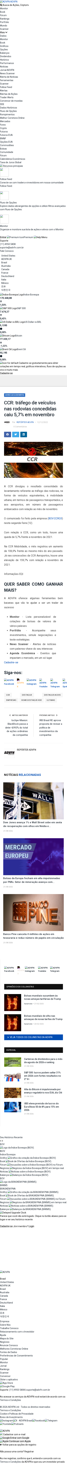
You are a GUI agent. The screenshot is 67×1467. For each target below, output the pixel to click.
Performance (7, 63)
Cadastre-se (6, 373)
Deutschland (7, 276)
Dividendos (5, 56)
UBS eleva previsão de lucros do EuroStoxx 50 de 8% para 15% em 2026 (41, 1106)
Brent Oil (21, 349)
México (5, 283)
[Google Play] (7, 1386)
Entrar (3, 237)
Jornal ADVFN (7, 70)
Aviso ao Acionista (14, 395)
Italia (3, 279)
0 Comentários (20, 427)
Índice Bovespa (31, 294)
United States (8, 255)
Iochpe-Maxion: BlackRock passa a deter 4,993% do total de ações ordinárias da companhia (16, 727)
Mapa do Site (6, 1338)
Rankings (4, 18)
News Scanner (7, 73)
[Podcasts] (17, 1424)
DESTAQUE (27, 695)
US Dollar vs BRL (33, 322)
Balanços (4, 53)
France (4, 272)
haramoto (28, 1004)
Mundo (3, 25)
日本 (3, 286)
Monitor (4, 8)
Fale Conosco (7, 251)
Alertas (3, 90)
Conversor (5, 1376)
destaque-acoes (52, 695)
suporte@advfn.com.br (12, 247)
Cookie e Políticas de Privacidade (17, 1413)
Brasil (4, 262)
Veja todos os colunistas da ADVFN (31, 1037)
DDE (2, 104)
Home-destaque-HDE (31, 700)
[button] (14, 1438)
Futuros (4, 131)
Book (2, 12)
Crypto (3, 128)
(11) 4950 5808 (8, 244)
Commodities (7, 145)
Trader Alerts (6, 97)
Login (31, 1226)
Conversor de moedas (11, 101)
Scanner (4, 29)
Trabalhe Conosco (9, 1328)
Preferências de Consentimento (16, 1355)
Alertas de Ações (9, 94)
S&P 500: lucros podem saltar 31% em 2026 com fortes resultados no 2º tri (42, 1075)
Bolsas (3, 148)
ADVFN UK (6, 259)
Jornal (3, 1366)
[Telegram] (51, 1420)
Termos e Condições (10, 1400)
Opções (4, 49)
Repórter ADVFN (25, 422)
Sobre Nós (5, 1325)
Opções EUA (6, 142)
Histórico (4, 59)
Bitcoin (18, 335)
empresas (11, 700)
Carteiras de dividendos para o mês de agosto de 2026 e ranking (43, 1061)
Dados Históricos (8, 107)
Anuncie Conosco (9, 1345)
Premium (28, 237)
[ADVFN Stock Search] (1, 5)
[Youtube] (5, 1424)
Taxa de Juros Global (10, 162)
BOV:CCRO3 (55, 518)
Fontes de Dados (8, 1352)
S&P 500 (21, 308)
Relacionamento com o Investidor (17, 1331)
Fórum (3, 15)
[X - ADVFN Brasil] (22, 1420)
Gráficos (4, 46)
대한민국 (5, 290)
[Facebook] (38, 1420)
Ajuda (3, 1335)
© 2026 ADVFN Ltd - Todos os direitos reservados (25, 1407)
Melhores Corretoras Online (14, 1348)
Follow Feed (6, 87)
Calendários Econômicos (12, 159)
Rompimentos (7, 114)
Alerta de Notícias (9, 77)
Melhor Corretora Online (12, 118)
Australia (6, 266)
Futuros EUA (6, 135)
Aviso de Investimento (11, 1417)
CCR (8, 695)
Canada (5, 269)
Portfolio (4, 22)
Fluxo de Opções (8, 111)
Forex (3, 124)
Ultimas (51, 700)
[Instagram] (6, 1420)
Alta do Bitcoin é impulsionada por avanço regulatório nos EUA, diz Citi (43, 1091)
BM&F (3, 138)
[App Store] (6, 1383)
